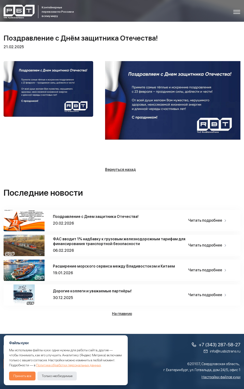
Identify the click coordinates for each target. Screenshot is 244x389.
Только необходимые (57, 376)
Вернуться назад (120, 169)
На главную (122, 313)
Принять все (22, 376)
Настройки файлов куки (221, 377)
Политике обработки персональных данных (68, 365)
